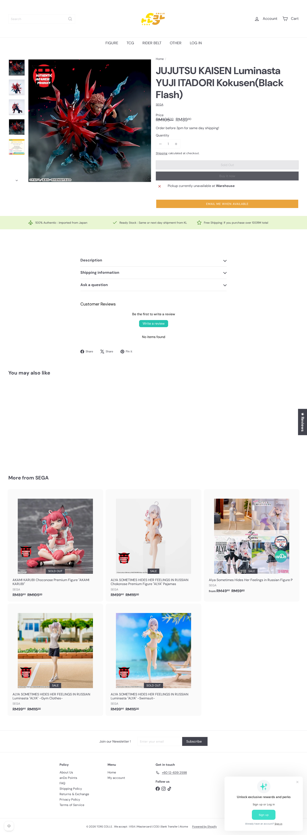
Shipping (161, 153)
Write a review (154, 323)
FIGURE (111, 42)
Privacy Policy (70, 799)
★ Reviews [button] (302, 422)
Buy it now (227, 176)
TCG (130, 42)
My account (116, 778)
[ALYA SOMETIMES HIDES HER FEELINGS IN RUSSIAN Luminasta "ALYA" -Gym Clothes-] (55, 660)
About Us (66, 772)
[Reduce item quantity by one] (160, 143)
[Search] (70, 19)
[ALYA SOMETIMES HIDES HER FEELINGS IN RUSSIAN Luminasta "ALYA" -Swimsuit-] (153, 660)
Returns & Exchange (74, 794)
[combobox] (41, 19)
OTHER (175, 42)
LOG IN (196, 42)
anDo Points (68, 778)
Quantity (162, 135)
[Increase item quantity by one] (175, 143)
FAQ (62, 783)
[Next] (16, 179)
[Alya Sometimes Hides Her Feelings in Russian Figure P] (252, 543)
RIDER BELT (151, 42)
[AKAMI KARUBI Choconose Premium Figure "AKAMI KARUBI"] (55, 545)
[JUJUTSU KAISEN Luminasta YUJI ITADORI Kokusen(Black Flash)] (30, 422)
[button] (227, 203)
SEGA (42, 477)
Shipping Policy (71, 789)
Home (160, 59)
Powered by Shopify (204, 826)
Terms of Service (72, 805)
